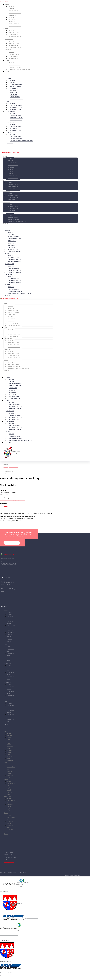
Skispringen (8, 49)
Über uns (12, 8)
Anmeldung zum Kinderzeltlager (19, 69)
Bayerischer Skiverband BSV (31, 918)
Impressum (66, 875)
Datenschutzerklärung (75, 875)
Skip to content (4, 1)
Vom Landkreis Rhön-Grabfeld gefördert (9, 935)
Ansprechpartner (14, 10)
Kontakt (7, 71)
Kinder (7, 60)
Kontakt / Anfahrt (15, 13)
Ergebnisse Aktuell (15, 34)
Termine (11, 6)
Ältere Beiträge (14, 23)
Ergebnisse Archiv (15, 36)
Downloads (12, 15)
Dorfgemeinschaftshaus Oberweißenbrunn (12, 500)
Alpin (6, 28)
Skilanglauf (9, 39)
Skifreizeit (12, 19)
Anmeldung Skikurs (15, 67)
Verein (7, 4)
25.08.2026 (3, 581)
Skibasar (12, 17)
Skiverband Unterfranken (16, 903)
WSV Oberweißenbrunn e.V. (10, 872)
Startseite (6, 467)
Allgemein (5, 506)
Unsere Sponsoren (15, 26)
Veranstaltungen (13, 467)
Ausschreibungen (14, 32)
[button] (12, 543)
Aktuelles (12, 21)
